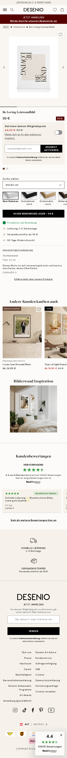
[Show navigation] (4, 10)
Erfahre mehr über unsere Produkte (33, 279)
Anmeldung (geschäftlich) (17, 700)
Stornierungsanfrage (46, 686)
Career (28, 669)
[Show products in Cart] (62, 10)
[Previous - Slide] (4, 67)
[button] (49, 743)
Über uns (27, 652)
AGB (37, 669)
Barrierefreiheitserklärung (17, 680)
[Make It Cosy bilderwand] (33, 408)
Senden (33, 631)
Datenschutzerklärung (26, 157)
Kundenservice (43, 658)
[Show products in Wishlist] (55, 10)
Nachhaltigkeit (24, 674)
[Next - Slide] (63, 67)
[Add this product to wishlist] (60, 34)
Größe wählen (11, 178)
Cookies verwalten (45, 691)
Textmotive (19, 27)
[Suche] (12, 10)
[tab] (8, 105)
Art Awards (26, 695)
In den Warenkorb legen (33, 213)
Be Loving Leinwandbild (41, 27)
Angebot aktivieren (51, 149)
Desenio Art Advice (45, 652)
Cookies (39, 674)
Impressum (26, 663)
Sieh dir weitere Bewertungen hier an (33, 520)
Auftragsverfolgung (46, 663)
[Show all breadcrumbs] (6, 27)
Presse (28, 658)
